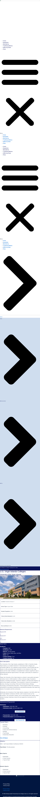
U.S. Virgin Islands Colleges (13, 571)
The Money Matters (8, 45)
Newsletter (6, 42)
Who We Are (6, 44)
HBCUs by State (7, 47)
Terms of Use (6, 785)
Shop (4, 49)
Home (4, 40)
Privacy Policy (6, 784)
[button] (20, 93)
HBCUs (1, 483)
